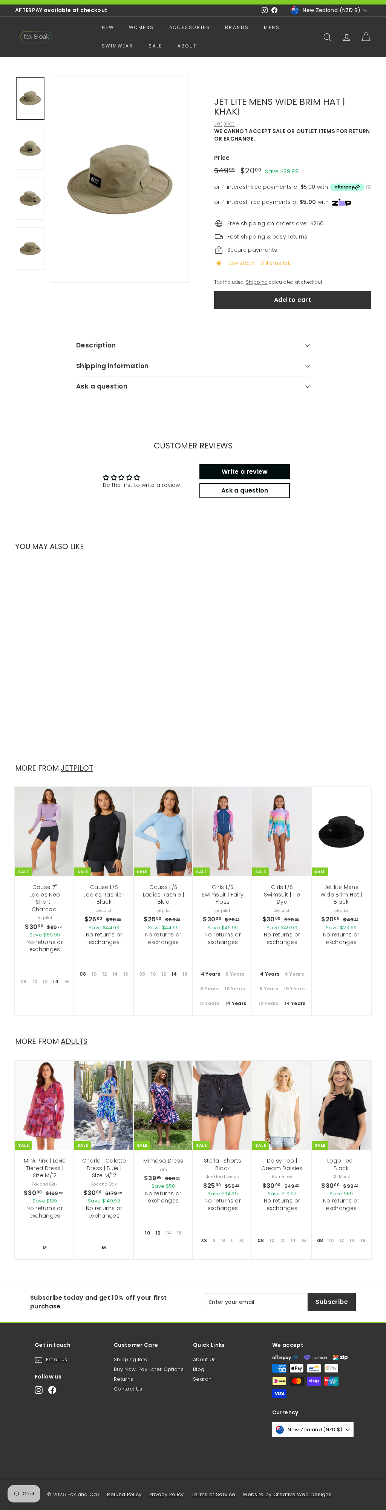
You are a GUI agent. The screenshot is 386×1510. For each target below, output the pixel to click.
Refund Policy (124, 1494)
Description (96, 345)
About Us (204, 1359)
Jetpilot (224, 123)
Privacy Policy (166, 1494)
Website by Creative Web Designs (287, 1494)
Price (222, 158)
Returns (123, 1379)
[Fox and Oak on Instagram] (39, 1390)
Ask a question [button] (244, 490)
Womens (141, 27)
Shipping (257, 282)
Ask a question (101, 386)
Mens (272, 27)
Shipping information (112, 365)
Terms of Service (213, 1494)
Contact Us (128, 1388)
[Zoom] (119, 179)
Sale (155, 46)
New (108, 27)
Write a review (245, 471)
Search (202, 1379)
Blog (198, 1369)
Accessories (189, 27)
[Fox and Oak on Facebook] (52, 1390)
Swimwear (117, 46)
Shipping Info (131, 1359)
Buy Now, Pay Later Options (149, 1369)
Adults (74, 1041)
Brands (237, 27)
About (187, 46)
